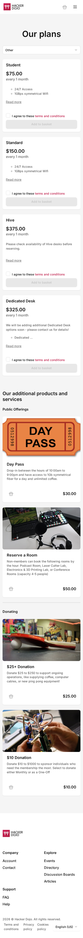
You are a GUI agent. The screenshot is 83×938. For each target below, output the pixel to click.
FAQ (6, 897)
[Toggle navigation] (75, 7)
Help (6, 904)
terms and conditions (50, 116)
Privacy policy (28, 927)
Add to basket (41, 124)
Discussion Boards (59, 874)
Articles (50, 881)
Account (9, 861)
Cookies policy (43, 927)
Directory (51, 867)
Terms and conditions (11, 927)
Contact (9, 867)
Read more (13, 101)
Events (49, 861)
